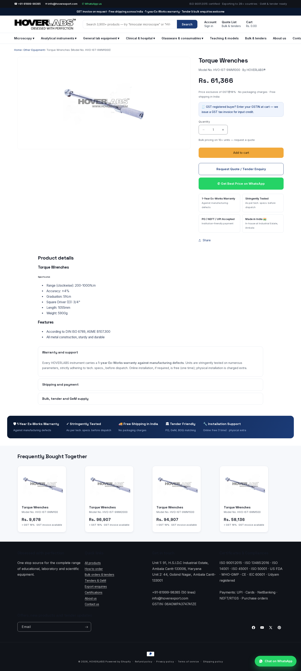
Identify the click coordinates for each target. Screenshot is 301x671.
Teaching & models (224, 38)
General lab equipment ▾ (101, 38)
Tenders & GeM (95, 580)
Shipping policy (213, 661)
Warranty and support (60, 352)
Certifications (93, 592)
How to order (94, 568)
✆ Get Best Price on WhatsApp (241, 184)
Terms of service (188, 661)
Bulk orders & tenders (99, 574)
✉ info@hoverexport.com (61, 3)
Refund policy (143, 661)
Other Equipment (34, 49)
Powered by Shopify (118, 661)
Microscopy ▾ (24, 38)
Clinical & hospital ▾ (140, 38)
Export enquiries (96, 586)
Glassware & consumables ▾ (182, 38)
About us (279, 38)
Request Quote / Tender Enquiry (241, 169)
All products (93, 562)
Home (18, 49)
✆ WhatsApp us (92, 3)
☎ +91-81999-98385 (27, 3)
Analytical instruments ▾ (59, 38)
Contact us (92, 604)
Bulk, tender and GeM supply (65, 398)
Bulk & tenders (255, 38)
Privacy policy (165, 661)
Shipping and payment (60, 384)
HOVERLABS (97, 661)
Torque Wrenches (35, 507)
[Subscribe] (86, 627)
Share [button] (207, 240)
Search (187, 24)
